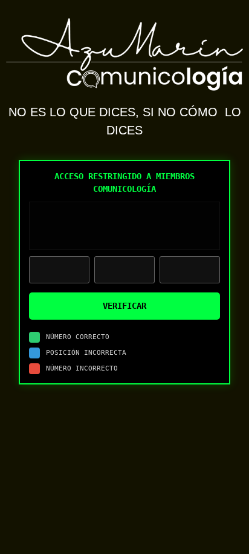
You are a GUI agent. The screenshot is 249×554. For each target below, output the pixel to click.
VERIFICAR (124, 306)
